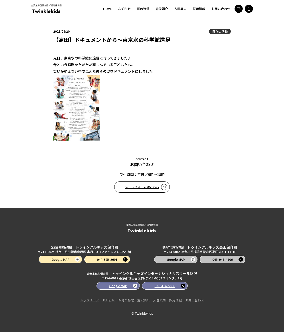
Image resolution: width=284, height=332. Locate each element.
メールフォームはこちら (142, 187)
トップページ (89, 300)
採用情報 (199, 8)
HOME (107, 8)
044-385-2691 (107, 259)
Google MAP (60, 259)
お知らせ (124, 8)
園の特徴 (143, 8)
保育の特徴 (126, 300)
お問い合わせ (220, 8)
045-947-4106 (222, 259)
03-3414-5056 (165, 286)
